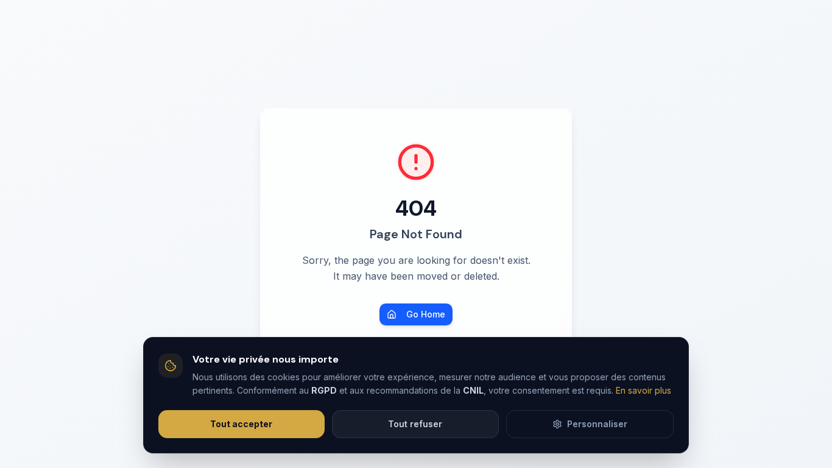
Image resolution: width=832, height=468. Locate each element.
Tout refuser (415, 424)
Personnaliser (597, 424)
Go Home (425, 314)
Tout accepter (241, 424)
